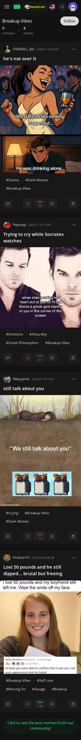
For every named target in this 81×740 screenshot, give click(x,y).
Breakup (60, 689)
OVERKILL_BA (23, 49)
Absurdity (39, 334)
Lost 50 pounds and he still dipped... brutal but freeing (32, 570)
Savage (39, 689)
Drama (13, 180)
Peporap (19, 224)
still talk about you (23, 388)
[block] (74, 49)
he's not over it (19, 59)
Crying (13, 513)
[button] (62, 6)
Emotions (15, 334)
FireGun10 (21, 557)
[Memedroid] (16, 7)
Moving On (17, 689)
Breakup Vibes (19, 188)
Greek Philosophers (23, 342)
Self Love (46, 680)
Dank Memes (38, 180)
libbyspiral (21, 379)
